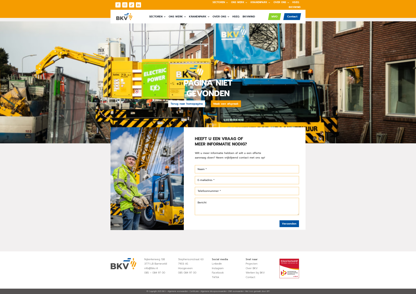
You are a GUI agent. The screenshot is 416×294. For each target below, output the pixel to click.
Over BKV (252, 268)
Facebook (218, 273)
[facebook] (118, 4)
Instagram (218, 268)
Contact (250, 277)
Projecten (251, 264)
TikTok (215, 277)
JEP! (267, 291)
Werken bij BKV (255, 273)
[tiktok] (131, 4)
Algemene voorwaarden (178, 291)
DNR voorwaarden (236, 291)
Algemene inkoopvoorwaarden (214, 291)
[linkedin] (138, 4)
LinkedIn (217, 264)
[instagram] (124, 4)
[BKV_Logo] (124, 14)
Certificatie (194, 291)
